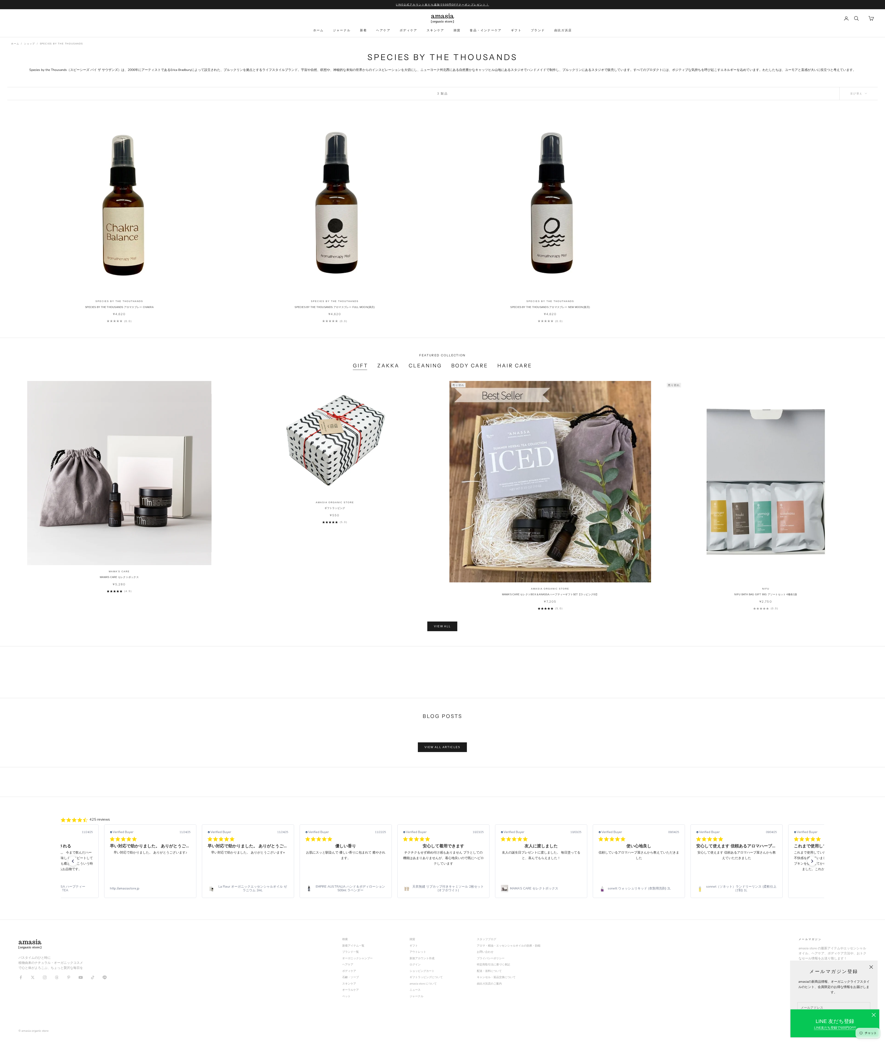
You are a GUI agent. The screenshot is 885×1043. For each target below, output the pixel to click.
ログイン (415, 964)
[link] (150, 888)
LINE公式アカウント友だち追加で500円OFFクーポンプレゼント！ (442, 4)
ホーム (318, 30)
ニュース (415, 990)
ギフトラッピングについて (426, 977)
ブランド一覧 (350, 952)
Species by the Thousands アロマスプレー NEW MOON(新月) (550, 307)
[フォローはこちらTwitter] (32, 977)
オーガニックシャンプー (357, 958)
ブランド (538, 30)
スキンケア (435, 30)
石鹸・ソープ (350, 977)
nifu (765, 588)
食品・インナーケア (486, 30)
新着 (363, 30)
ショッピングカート (422, 971)
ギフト (516, 30)
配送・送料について (489, 971)
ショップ (29, 43)
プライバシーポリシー (490, 958)
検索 (345, 939)
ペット (346, 996)
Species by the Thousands (61, 43)
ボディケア (408, 30)
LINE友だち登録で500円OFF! (835, 1028)
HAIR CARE (514, 366)
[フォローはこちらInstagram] (44, 977)
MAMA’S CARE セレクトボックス (119, 577)
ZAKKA (388, 366)
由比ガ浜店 (563, 30)
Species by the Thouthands (119, 301)
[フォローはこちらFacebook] (20, 977)
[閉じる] (874, 1015)
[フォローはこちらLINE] (104, 977)
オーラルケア (350, 990)
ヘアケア (383, 30)
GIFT (360, 366)
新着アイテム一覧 (353, 945)
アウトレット (418, 952)
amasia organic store (335, 502)
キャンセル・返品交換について (496, 977)
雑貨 (457, 30)
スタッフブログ (486, 939)
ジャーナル (342, 30)
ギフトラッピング (334, 508)
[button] (72, 861)
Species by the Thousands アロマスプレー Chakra (119, 307)
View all (442, 626)
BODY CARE (469, 366)
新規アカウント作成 (422, 958)
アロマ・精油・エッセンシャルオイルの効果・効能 (508, 945)
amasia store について (423, 983)
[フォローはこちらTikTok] (92, 977)
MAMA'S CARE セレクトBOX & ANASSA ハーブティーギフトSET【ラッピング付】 (550, 594)
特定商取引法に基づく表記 (493, 964)
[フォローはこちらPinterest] (68, 977)
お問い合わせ (485, 952)
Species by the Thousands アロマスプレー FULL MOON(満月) (335, 307)
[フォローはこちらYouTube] (80, 977)
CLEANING (425, 366)
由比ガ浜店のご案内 (489, 983)
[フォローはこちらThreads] (56, 977)
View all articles (442, 747)
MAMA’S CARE (119, 571)
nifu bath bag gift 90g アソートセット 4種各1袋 (765, 594)
